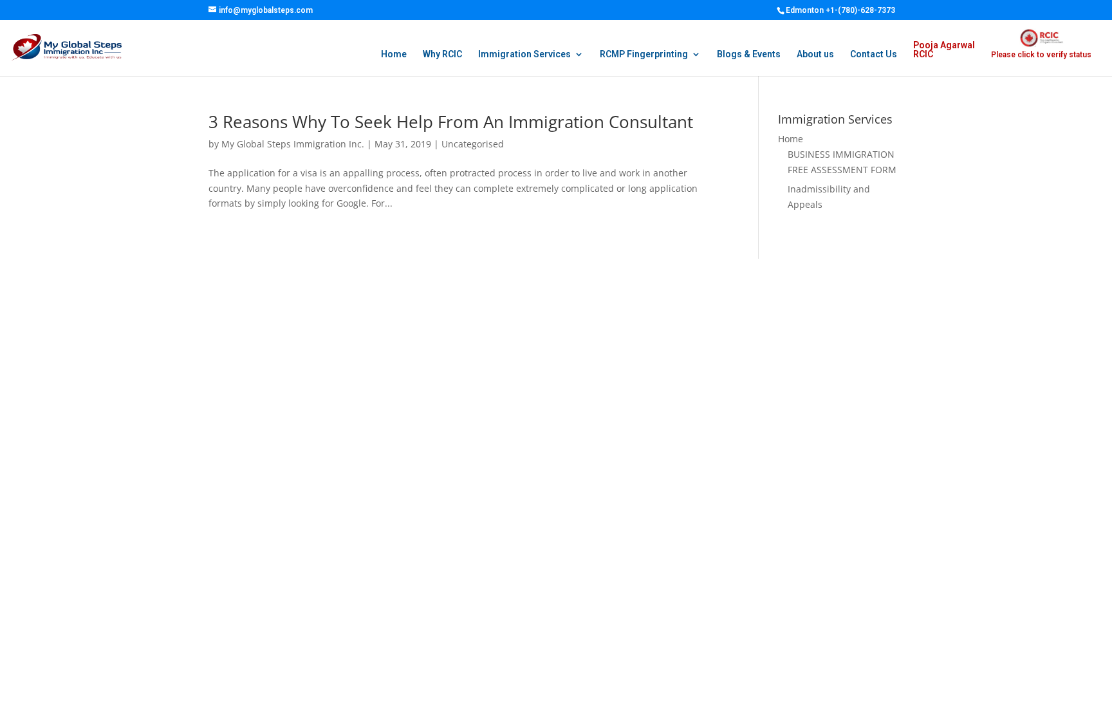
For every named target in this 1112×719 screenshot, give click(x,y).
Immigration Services (524, 54)
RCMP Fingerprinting (644, 54)
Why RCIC (442, 54)
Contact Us (873, 54)
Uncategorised (472, 144)
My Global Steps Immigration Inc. (292, 144)
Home (394, 54)
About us (815, 54)
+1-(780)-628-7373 (860, 10)
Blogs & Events (749, 54)
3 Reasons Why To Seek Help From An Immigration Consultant (450, 121)
